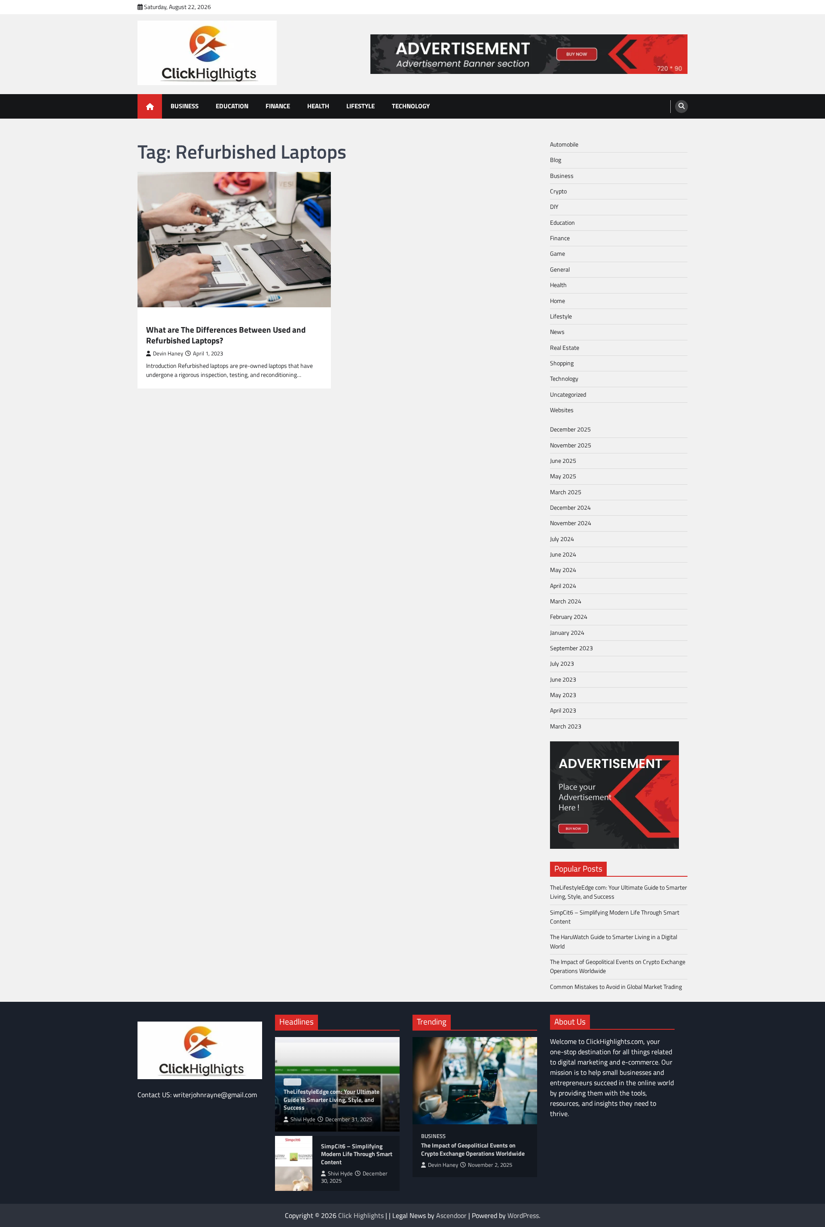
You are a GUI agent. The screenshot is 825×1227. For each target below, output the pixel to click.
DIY (554, 206)
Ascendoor (451, 1215)
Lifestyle (360, 106)
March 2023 (565, 726)
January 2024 (567, 632)
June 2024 (563, 554)
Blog (555, 160)
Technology (411, 106)
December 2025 (570, 429)
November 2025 (570, 445)
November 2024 (570, 523)
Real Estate (564, 347)
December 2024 (570, 507)
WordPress (523, 1215)
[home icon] (150, 106)
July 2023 (562, 663)
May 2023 (563, 695)
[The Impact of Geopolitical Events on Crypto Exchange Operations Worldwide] (474, 1080)
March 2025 (565, 492)
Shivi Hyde (302, 1119)
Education (232, 106)
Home (557, 301)
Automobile (564, 144)
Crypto (558, 191)
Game (557, 253)
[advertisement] (529, 54)
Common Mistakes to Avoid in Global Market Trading (616, 986)
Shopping (562, 363)
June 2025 (563, 460)
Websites (562, 410)
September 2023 (571, 648)
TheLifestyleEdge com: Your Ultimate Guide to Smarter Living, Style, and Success (618, 892)
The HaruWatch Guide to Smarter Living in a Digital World (613, 941)
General (560, 269)
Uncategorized (568, 394)
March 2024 (565, 601)
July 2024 (562, 539)
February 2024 (568, 616)
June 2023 (563, 679)
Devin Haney (168, 353)
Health (318, 106)
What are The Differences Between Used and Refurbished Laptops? (226, 335)
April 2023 (563, 710)
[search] (681, 106)
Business (185, 106)
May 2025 (563, 476)
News (557, 332)
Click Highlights (361, 1215)
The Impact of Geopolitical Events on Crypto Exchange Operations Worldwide (617, 966)
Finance (278, 106)
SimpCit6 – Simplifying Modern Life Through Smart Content (614, 917)
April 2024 (563, 586)
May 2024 (563, 570)
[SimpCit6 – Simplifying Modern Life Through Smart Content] (293, 1163)
